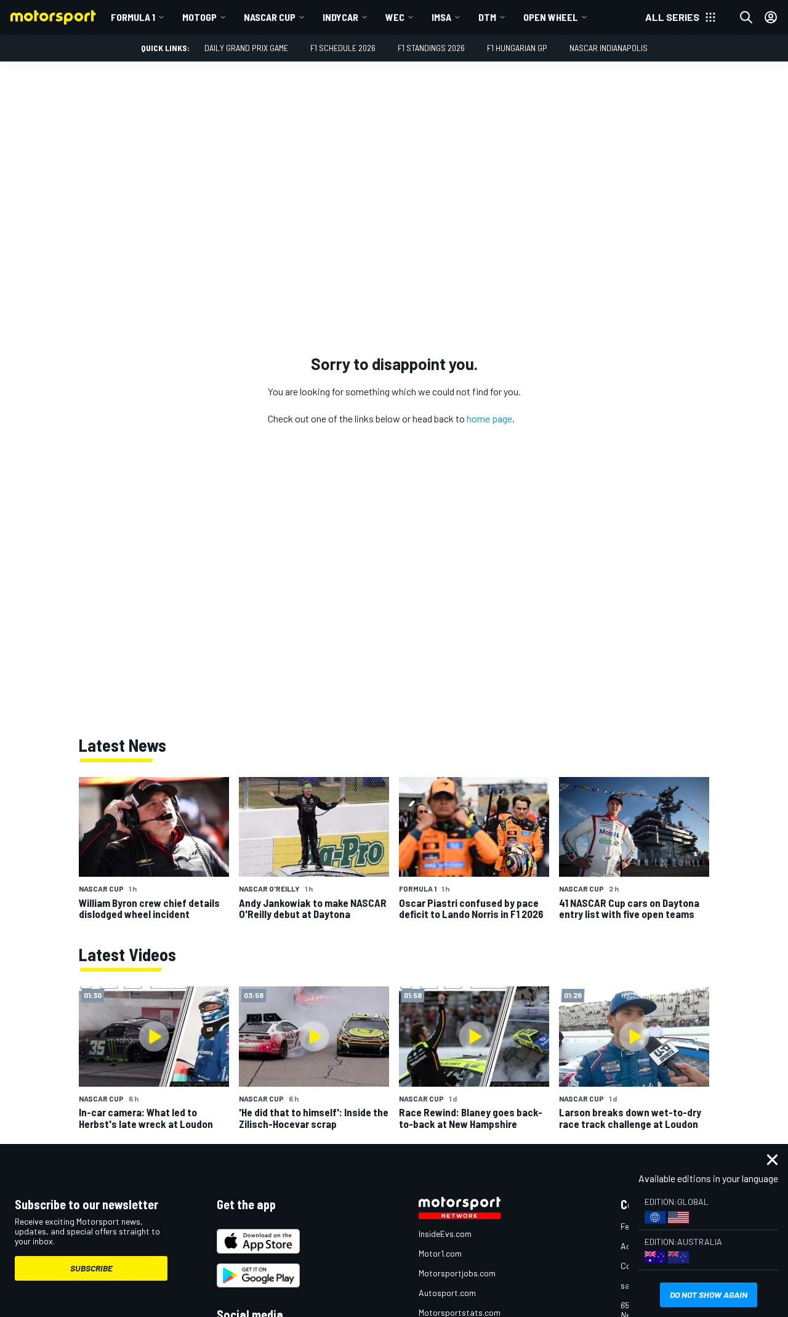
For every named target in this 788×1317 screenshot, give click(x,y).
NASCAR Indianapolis (608, 47)
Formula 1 (133, 17)
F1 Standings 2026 (431, 47)
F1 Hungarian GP (517, 47)
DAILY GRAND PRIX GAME (246, 47)
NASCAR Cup (270, 17)
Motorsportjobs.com (457, 1273)
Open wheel (550, 17)
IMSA (441, 17)
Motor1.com (440, 1253)
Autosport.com (447, 1292)
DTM (487, 17)
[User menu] (770, 17)
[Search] (746, 17)
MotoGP (199, 17)
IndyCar (340, 17)
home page (489, 418)
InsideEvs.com (445, 1233)
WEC (394, 17)
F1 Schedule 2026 (343, 47)
